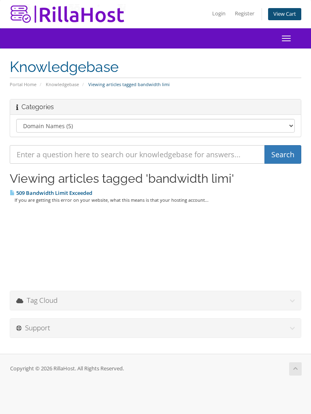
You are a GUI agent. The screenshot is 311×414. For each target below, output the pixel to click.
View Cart (284, 14)
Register (244, 13)
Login (219, 13)
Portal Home (23, 84)
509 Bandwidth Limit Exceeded (53, 192)
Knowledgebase (62, 84)
